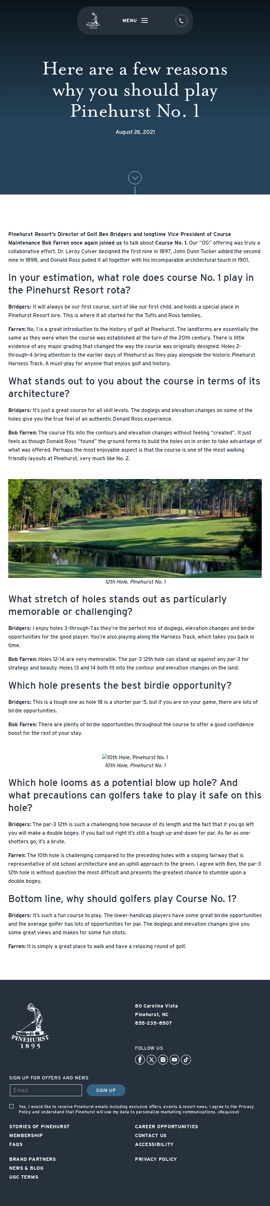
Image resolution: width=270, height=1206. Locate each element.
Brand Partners (32, 1159)
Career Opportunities (166, 1126)
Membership (26, 1135)
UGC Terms (23, 1177)
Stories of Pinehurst (39, 1126)
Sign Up (106, 1090)
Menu (129, 20)
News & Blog (26, 1168)
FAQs (16, 1144)
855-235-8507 (153, 1023)
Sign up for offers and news (49, 1077)
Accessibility (154, 1144)
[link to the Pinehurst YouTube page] (174, 1060)
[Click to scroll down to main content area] (135, 177)
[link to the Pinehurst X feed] (151, 1060)
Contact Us (151, 1135)
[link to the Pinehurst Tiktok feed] (186, 1060)
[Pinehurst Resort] (30, 1049)
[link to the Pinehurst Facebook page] (140, 1060)
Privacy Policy (156, 1159)
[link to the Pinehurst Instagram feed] (163, 1060)
